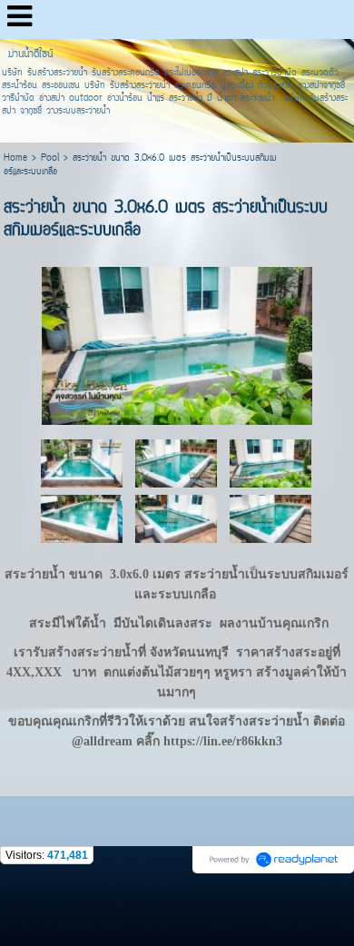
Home (15, 158)
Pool (50, 158)
